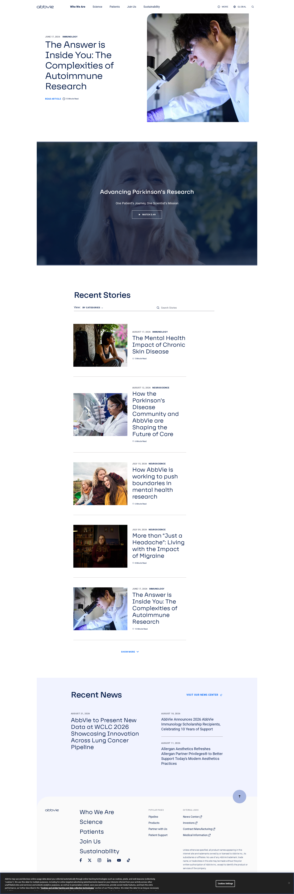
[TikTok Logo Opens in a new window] (128, 860)
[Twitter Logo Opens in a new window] (90, 860)
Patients (115, 6)
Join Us (131, 6)
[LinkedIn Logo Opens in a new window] (109, 860)
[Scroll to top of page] (239, 796)
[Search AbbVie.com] (253, 6)
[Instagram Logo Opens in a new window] (99, 860)
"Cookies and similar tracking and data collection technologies (67, 888)
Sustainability (151, 6)
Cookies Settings (225, 883)
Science (97, 6)
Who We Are (77, 6)
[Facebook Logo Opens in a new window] (81, 860)
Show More (128, 652)
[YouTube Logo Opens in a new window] (119, 860)
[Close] (289, 883)
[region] (147, 883)
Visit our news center (202, 694)
